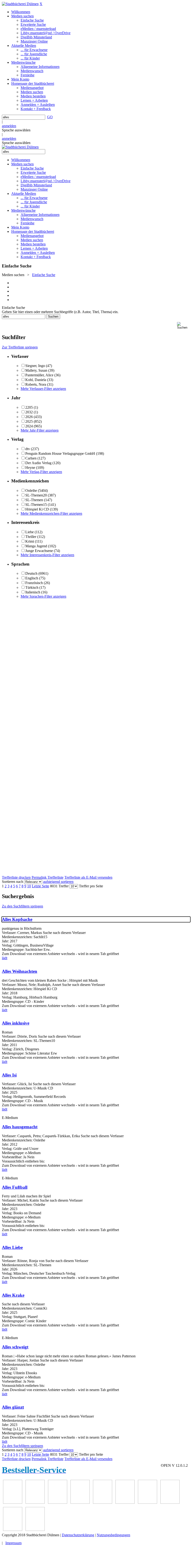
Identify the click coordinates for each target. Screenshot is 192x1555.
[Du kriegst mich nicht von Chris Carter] (147, 1502)
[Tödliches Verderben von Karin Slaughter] (35, 1530)
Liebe (29, 532)
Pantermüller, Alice (39, 375)
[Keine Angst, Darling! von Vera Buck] (102, 1502)
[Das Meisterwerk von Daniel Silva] (125, 1502)
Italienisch (32, 592)
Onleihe (31, 490)
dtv (27, 449)
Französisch (34, 583)
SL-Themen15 (36, 505)
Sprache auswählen (16, 130)
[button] (183, 325)
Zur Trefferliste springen (20, 347)
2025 (29, 421)
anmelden (9, 126)
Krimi (29, 541)
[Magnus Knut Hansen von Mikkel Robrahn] (57, 1502)
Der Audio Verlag (38, 463)
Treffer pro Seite (91, 886)
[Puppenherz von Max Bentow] (170, 1502)
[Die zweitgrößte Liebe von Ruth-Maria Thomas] (12, 1530)
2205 (29, 407)
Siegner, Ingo (35, 366)
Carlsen (31, 458)
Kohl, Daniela (35, 380)
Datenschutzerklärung (78, 1535)
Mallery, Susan (36, 370)
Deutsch (31, 573)
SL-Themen (34, 500)
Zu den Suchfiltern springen (22, 906)
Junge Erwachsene (39, 551)
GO (50, 117)
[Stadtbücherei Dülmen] (20, 4)
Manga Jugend (36, 546)
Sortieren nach (12, 882)
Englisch (31, 578)
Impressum (13, 1543)
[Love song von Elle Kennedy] (80, 1502)
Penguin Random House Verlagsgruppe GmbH (60, 453)
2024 (29, 426)
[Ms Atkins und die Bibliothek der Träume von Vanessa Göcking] (35, 1502)
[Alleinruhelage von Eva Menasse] (12, 1502)
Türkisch (31, 587)
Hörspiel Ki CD (37, 509)
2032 (29, 412)
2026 (29, 417)
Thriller (30, 537)
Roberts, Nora (35, 384)
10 (29, 886)
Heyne (30, 468)
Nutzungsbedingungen (113, 1535)
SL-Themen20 (36, 495)
